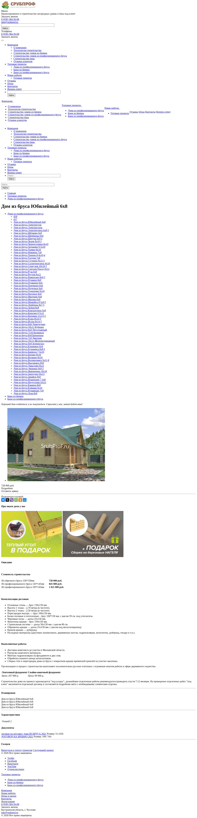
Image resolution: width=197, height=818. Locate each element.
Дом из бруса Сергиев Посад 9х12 (31, 269)
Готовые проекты (23, 78)
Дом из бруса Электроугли (27, 224)
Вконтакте (12, 763)
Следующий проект (43, 750)
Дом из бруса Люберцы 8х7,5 (29, 305)
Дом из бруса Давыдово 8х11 (29, 365)
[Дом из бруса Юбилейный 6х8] (56, 480)
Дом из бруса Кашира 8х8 (27, 385)
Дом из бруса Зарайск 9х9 (27, 377)
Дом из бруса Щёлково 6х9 (28, 233)
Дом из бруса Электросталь (28, 227)
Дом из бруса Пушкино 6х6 (28, 283)
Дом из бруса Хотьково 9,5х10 (29, 247)
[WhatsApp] (16, 500)
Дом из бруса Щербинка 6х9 (28, 236)
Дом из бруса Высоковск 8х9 (29, 363)
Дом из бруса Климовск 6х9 (28, 346)
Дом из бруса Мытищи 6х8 (28, 296)
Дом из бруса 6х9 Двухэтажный (30, 330)
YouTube (11, 766)
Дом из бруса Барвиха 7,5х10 (29, 352)
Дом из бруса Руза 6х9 (25, 271)
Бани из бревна (22, 69)
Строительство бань (24, 58)
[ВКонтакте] (3, 500)
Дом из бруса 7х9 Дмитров (28, 338)
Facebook (12, 761)
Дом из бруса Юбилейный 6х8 (30, 222)
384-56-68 (10, 19)
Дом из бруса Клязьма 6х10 (28, 388)
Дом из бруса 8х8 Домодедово (29, 324)
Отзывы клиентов (23, 61)
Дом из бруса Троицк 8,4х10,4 (29, 255)
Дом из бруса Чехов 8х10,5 (28, 241)
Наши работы (14, 75)
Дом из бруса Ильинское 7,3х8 (30, 379)
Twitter (10, 758)
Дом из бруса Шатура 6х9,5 (28, 238)
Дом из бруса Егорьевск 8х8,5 (29, 349)
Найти (5, 28)
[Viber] (12, 500)
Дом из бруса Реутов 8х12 (27, 274)
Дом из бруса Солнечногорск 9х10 (32, 263)
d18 (15, 216)
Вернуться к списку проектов (16, 750)
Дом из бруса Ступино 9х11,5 (29, 260)
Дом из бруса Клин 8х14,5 (27, 318)
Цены (10, 83)
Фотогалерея (8, 801)
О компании (20, 47)
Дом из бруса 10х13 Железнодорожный (34, 341)
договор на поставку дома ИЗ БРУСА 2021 (23, 733)
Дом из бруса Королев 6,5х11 (29, 313)
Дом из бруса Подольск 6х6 (28, 288)
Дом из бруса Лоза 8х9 (25, 393)
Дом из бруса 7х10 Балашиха (29, 332)
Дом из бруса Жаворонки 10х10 (30, 371)
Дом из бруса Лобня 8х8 (26, 307)
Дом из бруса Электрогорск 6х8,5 (31, 230)
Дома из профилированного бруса (32, 67)
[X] (7, 500)
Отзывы (11, 80)
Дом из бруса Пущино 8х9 (27, 280)
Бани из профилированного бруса (31, 72)
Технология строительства (27, 50)
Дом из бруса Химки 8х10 (27, 249)
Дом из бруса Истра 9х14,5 (28, 321)
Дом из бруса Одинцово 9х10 (29, 291)
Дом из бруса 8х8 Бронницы (28, 335)
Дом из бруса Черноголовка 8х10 (31, 244)
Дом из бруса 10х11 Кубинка (29, 327)
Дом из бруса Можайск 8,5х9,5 (30, 302)
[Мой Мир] (24, 500)
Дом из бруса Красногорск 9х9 (30, 310)
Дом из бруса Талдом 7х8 (27, 258)
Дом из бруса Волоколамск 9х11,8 (31, 360)
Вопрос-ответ (14, 89)
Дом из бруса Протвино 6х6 (28, 285)
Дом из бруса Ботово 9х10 (27, 354)
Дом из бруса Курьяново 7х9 (29, 390)
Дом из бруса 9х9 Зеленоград (29, 343)
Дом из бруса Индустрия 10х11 (30, 382)
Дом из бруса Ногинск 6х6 (28, 294)
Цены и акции (8, 796)
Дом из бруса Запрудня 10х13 (29, 374)
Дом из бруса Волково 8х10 (28, 357)
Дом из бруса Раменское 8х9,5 (29, 277)
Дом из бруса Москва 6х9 (27, 299)
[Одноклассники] (20, 500)
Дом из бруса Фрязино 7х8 (28, 252)
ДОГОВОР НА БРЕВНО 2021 (17, 736)
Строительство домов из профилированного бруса (40, 56)
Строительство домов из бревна (30, 53)
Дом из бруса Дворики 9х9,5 (29, 368)
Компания (12, 44)
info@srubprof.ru (9, 22)
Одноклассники (15, 769)
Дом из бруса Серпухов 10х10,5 (30, 266)
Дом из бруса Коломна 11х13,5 (30, 316)
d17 (15, 219)
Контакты (12, 86)
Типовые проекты (16, 64)
